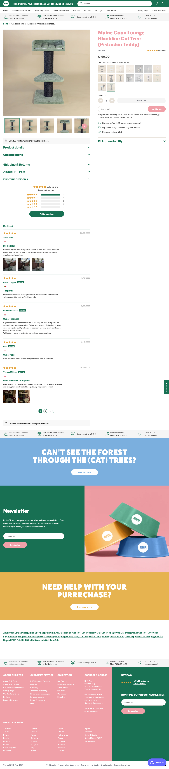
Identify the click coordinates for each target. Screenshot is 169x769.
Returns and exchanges (40, 693)
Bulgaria (6, 741)
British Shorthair (36, 632)
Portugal (61, 741)
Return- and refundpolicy (90, 765)
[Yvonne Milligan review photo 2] (23, 396)
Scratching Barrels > (65, 684)
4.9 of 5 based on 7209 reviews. (141, 682)
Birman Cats (21, 632)
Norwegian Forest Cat (113, 636)
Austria (6, 731)
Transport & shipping (38, 690)
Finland (34, 731)
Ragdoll (7, 640)
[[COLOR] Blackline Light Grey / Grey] (139, 78)
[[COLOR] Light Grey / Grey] (148, 69)
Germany (34, 738)
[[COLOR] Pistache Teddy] (111, 69)
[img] (9, 233)
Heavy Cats (43, 636)
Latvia (60, 728)
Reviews (6, 697)
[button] (32, 195)
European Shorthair (27, 636)
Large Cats (66, 636)
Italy (32, 747)
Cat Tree (76, 632)
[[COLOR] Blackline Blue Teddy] (102, 87)
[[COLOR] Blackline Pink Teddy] (148, 78)
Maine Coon (95, 636)
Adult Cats (8, 632)
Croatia (6, 744)
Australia (7, 728)
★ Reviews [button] (166, 387)
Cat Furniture (51, 632)
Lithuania (61, 731)
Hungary (34, 744)
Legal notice (74, 765)
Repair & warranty (37, 700)
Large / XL (55, 636)
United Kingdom (91, 734)
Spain (87, 728)
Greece (34, 741)
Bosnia (6, 738)
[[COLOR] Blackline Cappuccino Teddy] (120, 78)
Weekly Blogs (8, 690)
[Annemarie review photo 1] (9, 264)
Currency (34, 687)
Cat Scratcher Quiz (11, 693)
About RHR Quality (11, 684)
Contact (33, 684)
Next (84, 126)
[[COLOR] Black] (102, 69)
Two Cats (54, 640)
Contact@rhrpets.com (93, 703)
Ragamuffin (156, 636)
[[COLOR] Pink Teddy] (157, 69)
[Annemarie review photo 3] (38, 264)
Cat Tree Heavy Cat (91, 632)
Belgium (6, 734)
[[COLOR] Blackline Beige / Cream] (102, 78)
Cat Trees (125, 632)
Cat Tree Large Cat (111, 632)
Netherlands (63, 734)
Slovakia (61, 750)
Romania (61, 744)
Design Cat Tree (139, 632)
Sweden (88, 731)
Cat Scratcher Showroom (13, 687)
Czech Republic (9, 747)
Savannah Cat (42, 640)
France (33, 734)
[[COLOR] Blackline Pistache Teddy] (111, 87)
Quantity (103, 95)
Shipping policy (106, 765)
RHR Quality (28, 640)
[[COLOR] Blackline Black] (111, 78)
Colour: (113, 62)
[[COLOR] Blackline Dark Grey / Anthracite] (130, 78)
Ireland (33, 750)
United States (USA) (93, 738)
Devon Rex (153, 632)
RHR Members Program (40, 681)
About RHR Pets (10, 681)
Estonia (34, 728)
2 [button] (45, 411)
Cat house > (62, 693)
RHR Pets (16, 640)
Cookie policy (51, 765)
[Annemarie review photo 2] (23, 264)
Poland (60, 738)
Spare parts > (62, 687)
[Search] (81, 3)
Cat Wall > (61, 690)
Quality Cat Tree (142, 636)
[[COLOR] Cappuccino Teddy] (120, 69)
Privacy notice (63, 765)
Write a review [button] (47, 213)
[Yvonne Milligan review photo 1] (9, 396)
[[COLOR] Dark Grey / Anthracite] (139, 69)
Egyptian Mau (10, 636)
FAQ (32, 703)
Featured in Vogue (10, 700)
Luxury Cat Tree (80, 636)
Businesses (90, 741)
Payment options (37, 697)
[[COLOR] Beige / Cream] (130, 69)
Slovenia (61, 747)
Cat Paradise (65, 632)
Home (5, 24)
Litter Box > (62, 697)
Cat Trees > (62, 681)
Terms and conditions (122, 765)
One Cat (129, 636)
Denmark (7, 750)
